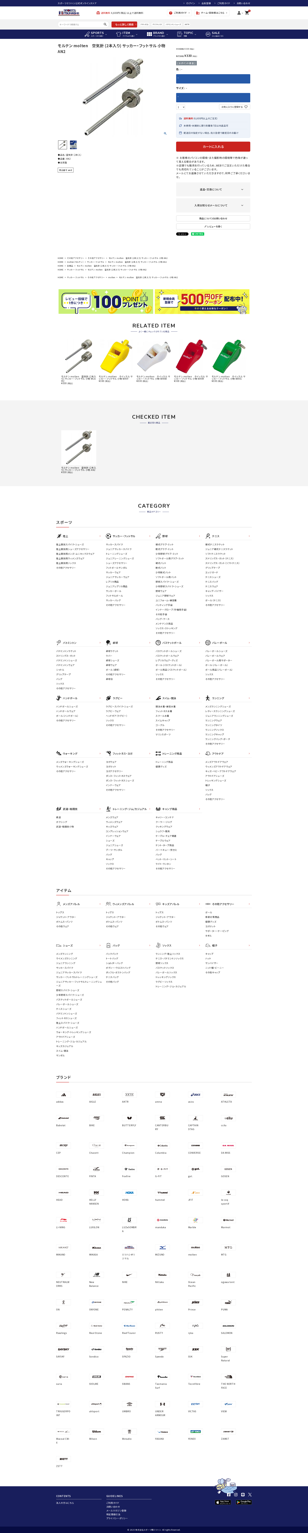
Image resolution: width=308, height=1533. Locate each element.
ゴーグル (160, 725)
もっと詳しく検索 (124, 24)
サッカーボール (113, 591)
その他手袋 (161, 614)
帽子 (207, 785)
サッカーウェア (113, 572)
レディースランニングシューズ (220, 711)
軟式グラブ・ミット (165, 549)
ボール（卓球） (113, 669)
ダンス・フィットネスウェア (119, 775)
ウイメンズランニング (66, 958)
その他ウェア (62, 926)
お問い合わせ (243, 3)
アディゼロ (144, 24)
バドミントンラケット (66, 651)
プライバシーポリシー (117, 1518)
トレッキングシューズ (215, 780)
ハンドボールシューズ (67, 706)
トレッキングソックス (166, 977)
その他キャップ (212, 972)
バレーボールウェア (215, 655)
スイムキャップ (163, 720)
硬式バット (161, 563)
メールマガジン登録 (116, 1510)
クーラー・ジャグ (164, 822)
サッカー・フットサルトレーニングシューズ (77, 977)
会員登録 (206, 3)
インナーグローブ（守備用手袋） (171, 609)
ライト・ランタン (163, 863)
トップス (60, 912)
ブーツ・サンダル (114, 849)
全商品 (70, 265)
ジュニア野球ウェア (165, 595)
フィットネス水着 (164, 711)
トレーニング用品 (164, 761)
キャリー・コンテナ (165, 817)
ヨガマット (111, 766)
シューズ (110, 840)
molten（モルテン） (75, 261)
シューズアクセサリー (116, 563)
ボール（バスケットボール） (169, 665)
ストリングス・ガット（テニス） (219, 558)
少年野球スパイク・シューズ (169, 586)
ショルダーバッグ (114, 963)
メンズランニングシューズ (218, 706)
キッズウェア (112, 826)
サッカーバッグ (113, 600)
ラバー (109, 655)
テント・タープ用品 (165, 845)
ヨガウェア (111, 761)
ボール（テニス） (213, 600)
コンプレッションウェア (117, 831)
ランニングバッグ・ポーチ (217, 739)
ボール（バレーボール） (216, 665)
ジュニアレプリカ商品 (117, 586)
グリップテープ (212, 567)
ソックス (209, 595)
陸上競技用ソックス (66, 563)
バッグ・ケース (163, 619)
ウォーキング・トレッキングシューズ (73, 1032)
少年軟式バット (163, 572)
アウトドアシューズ (214, 775)
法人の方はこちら (65, 1502)
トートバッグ (112, 958)
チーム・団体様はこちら (210, 13)
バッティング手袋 (164, 605)
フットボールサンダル (116, 567)
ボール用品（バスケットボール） (171, 669)
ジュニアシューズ (114, 845)
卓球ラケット (112, 651)
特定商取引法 (113, 1514)
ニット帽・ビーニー (214, 967)
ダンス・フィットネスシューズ (120, 780)
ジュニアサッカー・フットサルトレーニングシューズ (79, 983)
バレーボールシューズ (216, 651)
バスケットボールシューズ (168, 651)
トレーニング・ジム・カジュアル (71, 1041)
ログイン (190, 3)
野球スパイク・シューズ (167, 581)
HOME (61, 258)
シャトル (60, 669)
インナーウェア (113, 785)
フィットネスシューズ (66, 1018)
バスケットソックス (165, 967)
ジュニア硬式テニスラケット (219, 549)
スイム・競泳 (62, 1050)
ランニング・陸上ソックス (168, 953)
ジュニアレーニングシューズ (120, 558)
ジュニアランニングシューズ (219, 715)
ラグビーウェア (113, 711)
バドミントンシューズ (173, 24)
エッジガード (211, 572)
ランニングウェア (213, 720)
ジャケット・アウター (66, 917)
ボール (208, 912)
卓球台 (109, 679)
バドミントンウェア (65, 665)
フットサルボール (114, 595)
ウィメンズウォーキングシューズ (72, 766)
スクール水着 (162, 715)
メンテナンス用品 (164, 623)
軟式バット (161, 567)
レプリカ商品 (112, 581)
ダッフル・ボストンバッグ (118, 972)
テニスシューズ (213, 577)
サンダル (60, 1055)
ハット (208, 958)
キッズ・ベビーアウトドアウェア (220, 771)
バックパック (112, 953)
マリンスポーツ (163, 734)
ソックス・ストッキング (166, 628)
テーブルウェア (163, 840)
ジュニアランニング (65, 963)
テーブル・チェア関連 (166, 835)
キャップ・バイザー (214, 591)
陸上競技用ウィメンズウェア (70, 558)
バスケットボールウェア (167, 655)
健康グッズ (161, 766)
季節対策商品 (212, 917)
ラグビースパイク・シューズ (119, 706)
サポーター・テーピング (217, 931)
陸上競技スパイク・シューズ (70, 544)
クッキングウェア (164, 826)
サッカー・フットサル (95, 261)
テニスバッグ (211, 581)
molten (111, 277)
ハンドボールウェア (65, 711)
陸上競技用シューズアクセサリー (73, 549)
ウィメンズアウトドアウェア (218, 766)
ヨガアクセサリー (114, 771)
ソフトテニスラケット (215, 553)
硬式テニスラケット (215, 544)
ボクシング (61, 822)
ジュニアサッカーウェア (117, 577)
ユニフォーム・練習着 (166, 600)
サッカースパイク (114, 544)
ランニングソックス (214, 729)
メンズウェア (112, 817)
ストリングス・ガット (66, 655)
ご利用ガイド (223, 3)
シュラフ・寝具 (163, 831)
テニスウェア (211, 586)
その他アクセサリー (75, 258)
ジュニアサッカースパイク (119, 549)
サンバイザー (211, 963)
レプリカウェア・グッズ (167, 660)
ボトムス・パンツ (64, 921)
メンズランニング (64, 953)
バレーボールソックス (166, 972)
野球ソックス (162, 963)
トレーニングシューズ (116, 553)
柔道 (58, 817)
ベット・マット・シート (166, 859)
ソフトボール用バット (166, 577)
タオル (208, 935)
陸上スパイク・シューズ (67, 1022)
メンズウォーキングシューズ (70, 761)
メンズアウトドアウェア (216, 761)
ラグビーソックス (164, 981)
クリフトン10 (157, 24)
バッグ (59, 679)
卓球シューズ (112, 660)
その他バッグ (112, 981)
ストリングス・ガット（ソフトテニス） (222, 563)
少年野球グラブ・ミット (167, 553)
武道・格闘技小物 (65, 826)
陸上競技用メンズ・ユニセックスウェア (75, 553)
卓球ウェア (111, 665)
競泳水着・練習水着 (166, 706)
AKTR (187, 24)
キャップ (110, 859)
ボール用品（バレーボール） (219, 669)
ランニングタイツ (213, 725)
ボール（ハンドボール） (67, 715)
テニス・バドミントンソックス (170, 958)
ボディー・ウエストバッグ (118, 967)
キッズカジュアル (64, 1046)
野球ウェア (161, 591)
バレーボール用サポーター (218, 660)
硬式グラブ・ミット (165, 544)
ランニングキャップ (214, 734)
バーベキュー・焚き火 (166, 849)
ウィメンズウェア (114, 822)
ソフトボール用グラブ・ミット (170, 558)
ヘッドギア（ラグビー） (117, 715)
